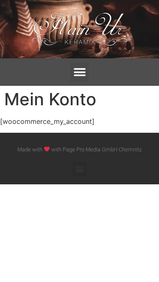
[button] (79, 72)
